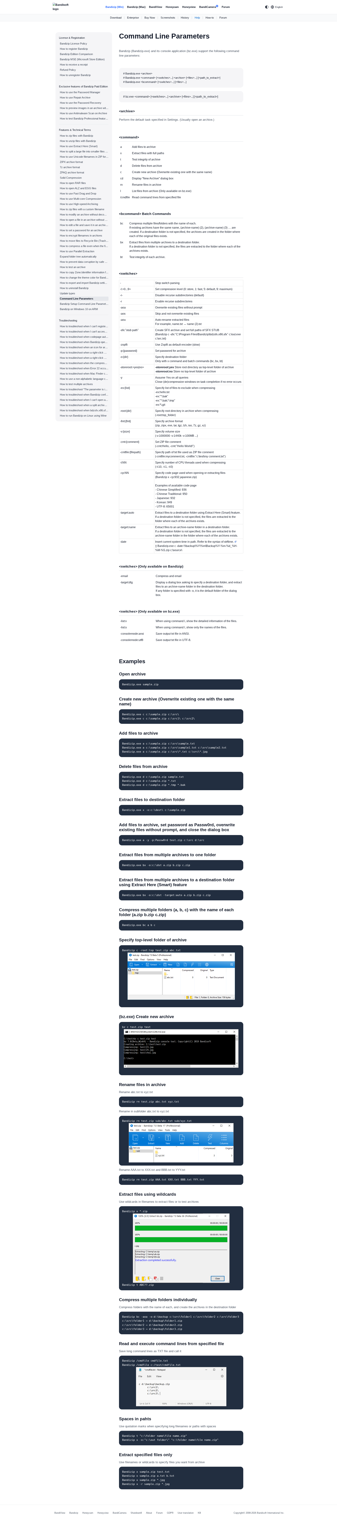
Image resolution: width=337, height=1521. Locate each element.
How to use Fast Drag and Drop (78, 193)
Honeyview (189, 6)
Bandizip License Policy (73, 43)
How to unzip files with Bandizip (78, 140)
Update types (67, 293)
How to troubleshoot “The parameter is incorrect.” (84, 389)
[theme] (267, 7)
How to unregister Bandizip (75, 75)
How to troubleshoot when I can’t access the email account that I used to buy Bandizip (84, 331)
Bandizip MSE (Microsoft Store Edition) (82, 59)
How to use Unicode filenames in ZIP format (84, 156)
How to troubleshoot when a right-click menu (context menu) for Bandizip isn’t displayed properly (84, 357)
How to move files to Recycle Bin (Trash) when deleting (84, 240)
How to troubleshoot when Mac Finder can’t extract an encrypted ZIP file (84, 373)
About (149, 1513)
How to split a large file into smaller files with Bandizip (84, 151)
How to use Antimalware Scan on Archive (83, 113)
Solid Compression (71, 177)
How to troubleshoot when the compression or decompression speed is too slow (84, 363)
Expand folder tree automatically (78, 256)
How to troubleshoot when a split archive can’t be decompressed (84, 405)
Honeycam (172, 6)
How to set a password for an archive (81, 230)
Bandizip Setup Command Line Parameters (84, 303)
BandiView (155, 6)
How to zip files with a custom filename (82, 209)
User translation (186, 1513)
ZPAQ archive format (72, 172)
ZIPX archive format (71, 161)
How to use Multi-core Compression (80, 198)
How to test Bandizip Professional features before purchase (84, 118)
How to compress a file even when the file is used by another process (84, 246)
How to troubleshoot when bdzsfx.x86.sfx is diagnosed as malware (84, 410)
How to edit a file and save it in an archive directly (84, 225)
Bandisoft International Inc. (270, 1513)
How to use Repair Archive (75, 97)
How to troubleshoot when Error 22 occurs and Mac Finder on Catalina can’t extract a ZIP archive (84, 368)
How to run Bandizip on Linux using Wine (83, 415)
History (185, 17)
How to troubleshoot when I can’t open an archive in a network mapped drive (84, 399)
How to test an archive (72, 267)
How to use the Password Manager (80, 92)
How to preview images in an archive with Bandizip (84, 108)
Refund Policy (68, 69)
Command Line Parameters (76, 298)
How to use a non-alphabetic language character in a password (84, 378)
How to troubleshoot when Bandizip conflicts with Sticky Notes (84, 394)
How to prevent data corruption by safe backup (84, 261)
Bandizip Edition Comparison (76, 54)
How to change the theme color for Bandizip (84, 277)
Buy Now (149, 17)
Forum (226, 6)
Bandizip (73, 1513)
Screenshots (168, 17)
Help (197, 17)
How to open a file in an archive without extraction (84, 219)
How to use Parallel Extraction (77, 251)
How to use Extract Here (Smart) (79, 146)
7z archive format (70, 167)
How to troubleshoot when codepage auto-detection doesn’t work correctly (84, 336)
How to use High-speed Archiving (79, 203)
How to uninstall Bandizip (74, 288)
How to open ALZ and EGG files (78, 188)
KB (199, 1513)
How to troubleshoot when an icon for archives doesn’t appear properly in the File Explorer (84, 347)
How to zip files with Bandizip (76, 135)
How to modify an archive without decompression (84, 214)
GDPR (170, 1513)
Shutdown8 (136, 1513)
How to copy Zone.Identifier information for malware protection (84, 272)
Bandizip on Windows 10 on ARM (79, 309)
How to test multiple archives (76, 384)
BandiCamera (208, 7)
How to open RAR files (73, 182)
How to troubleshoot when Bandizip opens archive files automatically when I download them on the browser (84, 342)
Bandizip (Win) (114, 6)
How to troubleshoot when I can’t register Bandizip (84, 326)
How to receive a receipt (74, 64)
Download (115, 17)
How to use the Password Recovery (80, 102)
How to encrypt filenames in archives (81, 235)
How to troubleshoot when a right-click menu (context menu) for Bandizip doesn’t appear (84, 352)
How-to (210, 17)
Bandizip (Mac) (136, 6)
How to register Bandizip (74, 48)
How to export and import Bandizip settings (84, 282)
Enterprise (133, 17)
